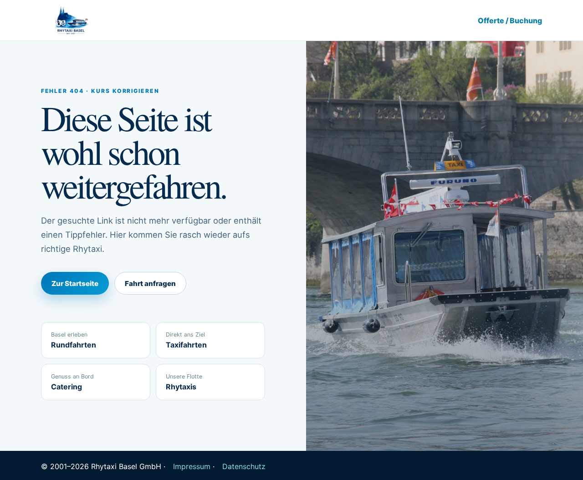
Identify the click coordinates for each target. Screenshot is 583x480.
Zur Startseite (74, 283)
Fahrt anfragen (150, 283)
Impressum (191, 466)
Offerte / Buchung (510, 20)
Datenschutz (244, 466)
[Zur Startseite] (70, 20)
